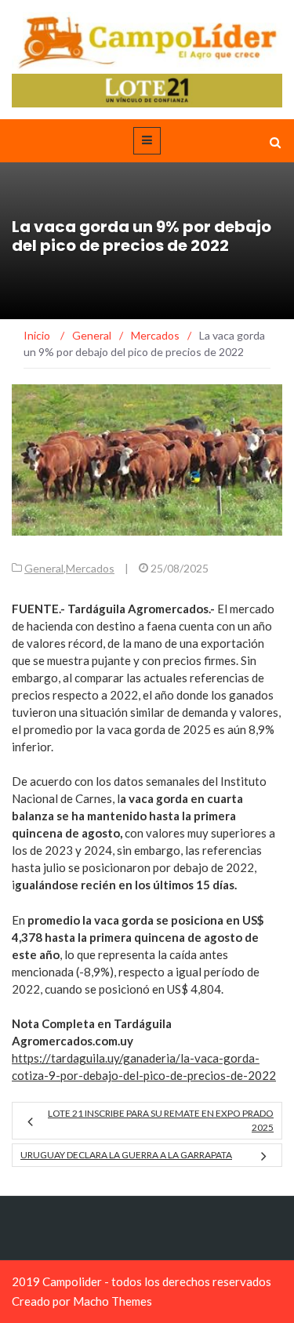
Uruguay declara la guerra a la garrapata (126, 1155)
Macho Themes (112, 1301)
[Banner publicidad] (147, 89)
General (44, 568)
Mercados (90, 568)
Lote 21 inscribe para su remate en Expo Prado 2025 (161, 1120)
